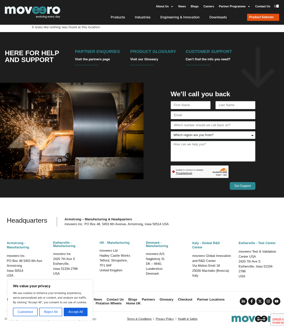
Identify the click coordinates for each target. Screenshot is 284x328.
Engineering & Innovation (180, 17)
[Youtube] (276, 301)
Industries (143, 17)
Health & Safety (188, 318)
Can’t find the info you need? (208, 59)
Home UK (133, 303)
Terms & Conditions (139, 318)
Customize (25, 312)
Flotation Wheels (109, 303)
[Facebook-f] (251, 301)
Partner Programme (232, 6)
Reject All (51, 312)
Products (118, 17)
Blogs (195, 6)
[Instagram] (268, 301)
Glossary (166, 299)
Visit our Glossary (144, 59)
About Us (162, 6)
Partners (148, 299)
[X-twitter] (260, 301)
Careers (208, 6)
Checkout (185, 299)
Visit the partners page (92, 59)
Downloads (218, 17)
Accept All (75, 312)
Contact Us (262, 6)
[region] (50, 300)
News (182, 6)
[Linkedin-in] (243, 301)
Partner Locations (210, 299)
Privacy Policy (165, 318)
